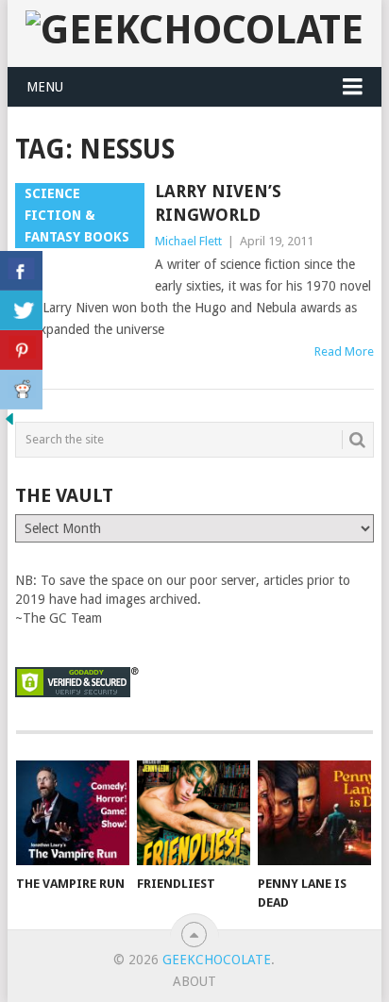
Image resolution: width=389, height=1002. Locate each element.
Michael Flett (188, 241)
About (194, 981)
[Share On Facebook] (21, 271)
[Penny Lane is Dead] (314, 813)
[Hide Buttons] (9, 423)
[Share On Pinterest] (21, 350)
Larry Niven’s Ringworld (218, 203)
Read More (344, 351)
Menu (44, 86)
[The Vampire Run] (72, 813)
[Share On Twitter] (21, 310)
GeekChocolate (216, 959)
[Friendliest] (193, 813)
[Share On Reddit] (21, 389)
